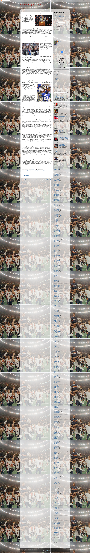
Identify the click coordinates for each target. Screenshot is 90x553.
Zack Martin (56, 533)
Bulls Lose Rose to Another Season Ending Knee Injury (63, 138)
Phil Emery (45, 171)
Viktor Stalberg (56, 524)
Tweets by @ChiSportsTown (59, 16)
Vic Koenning (56, 523)
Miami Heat (56, 410)
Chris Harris (56, 224)
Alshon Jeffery (56, 171)
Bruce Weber (56, 200)
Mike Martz (56, 418)
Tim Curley (56, 502)
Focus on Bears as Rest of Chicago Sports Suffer (63, 109)
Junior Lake (56, 356)
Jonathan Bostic (48, 170)
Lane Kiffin (56, 380)
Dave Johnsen (60, 41)
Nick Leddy (56, 436)
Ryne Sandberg (57, 476)
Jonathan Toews (57, 345)
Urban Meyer (56, 519)
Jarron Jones (56, 305)
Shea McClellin (56, 481)
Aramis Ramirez (57, 179)
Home (37, 179)
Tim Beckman (56, 501)
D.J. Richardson (57, 235)
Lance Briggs (41, 171)
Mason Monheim (57, 402)
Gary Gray (56, 281)
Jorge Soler (56, 347)
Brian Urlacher (56, 199)
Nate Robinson (56, 427)
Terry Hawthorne (57, 494)
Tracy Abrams (56, 513)
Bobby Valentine (57, 189)
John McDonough (57, 335)
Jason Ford (56, 307)
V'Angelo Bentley (57, 522)
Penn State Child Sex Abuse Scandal (60, 451)
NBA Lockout (56, 432)
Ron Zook (56, 467)
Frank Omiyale (56, 279)
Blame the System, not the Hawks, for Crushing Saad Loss (63, 117)
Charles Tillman (27, 170)
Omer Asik (56, 446)
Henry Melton (56, 292)
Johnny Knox (56, 337)
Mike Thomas (56, 422)
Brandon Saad (56, 194)
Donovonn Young (57, 264)
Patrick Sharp (56, 448)
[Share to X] (40, 169)
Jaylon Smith (56, 312)
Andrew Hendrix (57, 175)
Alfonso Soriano (57, 170)
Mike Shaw (56, 421)
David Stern (56, 249)
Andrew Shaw (56, 176)
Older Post (49, 179)
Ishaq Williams (56, 297)
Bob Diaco (56, 188)
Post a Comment (26, 175)
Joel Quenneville (57, 331)
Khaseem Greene (30, 171)
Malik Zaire (56, 387)
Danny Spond (56, 241)
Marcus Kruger (56, 392)
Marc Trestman (56, 390)
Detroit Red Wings (57, 260)
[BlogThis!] (39, 169)
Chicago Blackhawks (57, 215)
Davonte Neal (56, 250)
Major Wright (56, 386)
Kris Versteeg (56, 372)
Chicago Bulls (56, 216)
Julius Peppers (24, 171)
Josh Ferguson (56, 350)
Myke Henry (56, 426)
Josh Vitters (56, 352)
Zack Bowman (56, 532)
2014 (56, 75)
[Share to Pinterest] (42, 169)
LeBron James (56, 381)
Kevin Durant (56, 367)
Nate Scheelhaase (57, 428)
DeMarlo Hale (56, 254)
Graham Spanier (57, 289)
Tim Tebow (56, 504)
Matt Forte (56, 403)
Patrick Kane (56, 447)
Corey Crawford (57, 231)
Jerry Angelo (56, 321)
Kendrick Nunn (56, 365)
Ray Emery (56, 457)
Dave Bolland (56, 246)
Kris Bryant (56, 371)
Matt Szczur (56, 406)
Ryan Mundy (50, 171)
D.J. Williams (37, 170)
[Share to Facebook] (41, 169)
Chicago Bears (32, 170)
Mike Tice (56, 423)
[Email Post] (36, 169)
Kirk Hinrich (56, 370)
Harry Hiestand (56, 291)
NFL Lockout (56, 433)
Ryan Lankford (56, 473)
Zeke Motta (56, 534)
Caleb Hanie (56, 205)
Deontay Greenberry (57, 255)
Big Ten (55, 181)
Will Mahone (56, 528)
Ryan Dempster (57, 472)
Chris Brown (56, 220)
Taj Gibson (56, 488)
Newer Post (24, 179)
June (57, 78)
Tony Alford (56, 512)
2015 (56, 74)
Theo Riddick (56, 498)
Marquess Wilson (57, 398)
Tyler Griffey (56, 518)
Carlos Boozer (56, 206)
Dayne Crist (56, 251)
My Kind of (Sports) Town (30, 5)
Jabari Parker (56, 300)
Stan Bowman (56, 483)
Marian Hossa (56, 393)
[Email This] (38, 169)
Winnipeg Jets (56, 529)
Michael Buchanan (57, 411)
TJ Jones (55, 507)
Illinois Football (56, 295)
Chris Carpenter (57, 221)
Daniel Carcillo (56, 240)
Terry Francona (56, 493)
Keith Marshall (56, 361)
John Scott (56, 336)
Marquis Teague (57, 400)
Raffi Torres (56, 456)
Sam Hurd (56, 477)
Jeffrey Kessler (56, 316)
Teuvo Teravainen (57, 496)
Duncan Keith (56, 265)
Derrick (55, 256)
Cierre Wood (56, 229)
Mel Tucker (56, 407)
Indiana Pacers (56, 296)
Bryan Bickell (56, 201)
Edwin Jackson (56, 272)
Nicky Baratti (56, 438)
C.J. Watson (56, 204)
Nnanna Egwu (56, 442)
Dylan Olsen (56, 269)
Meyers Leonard (57, 408)
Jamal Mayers (56, 302)
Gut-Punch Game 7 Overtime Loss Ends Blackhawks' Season (60, 97)
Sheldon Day (56, 482)
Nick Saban (56, 437)
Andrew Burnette (57, 174)
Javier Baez (56, 310)
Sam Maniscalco (57, 478)
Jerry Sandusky (56, 322)
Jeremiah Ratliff (42, 170)
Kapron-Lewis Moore (57, 360)
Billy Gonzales (56, 185)
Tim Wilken (56, 506)
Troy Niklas (56, 514)
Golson (55, 287)
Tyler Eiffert (56, 517)
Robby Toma (56, 462)
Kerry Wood (56, 366)
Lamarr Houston (36, 171)
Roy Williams (56, 471)
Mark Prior (56, 396)
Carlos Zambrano (57, 209)
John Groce (56, 332)
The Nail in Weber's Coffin (59, 151)
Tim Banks (56, 499)
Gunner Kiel (56, 290)
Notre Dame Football (57, 443)
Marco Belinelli (56, 391)
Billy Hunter (56, 186)
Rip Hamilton (56, 461)
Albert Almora (56, 169)
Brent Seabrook (57, 195)
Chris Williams (56, 226)
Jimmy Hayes (56, 326)
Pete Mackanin (56, 452)
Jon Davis (56, 340)
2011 (56, 88)
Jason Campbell (57, 306)
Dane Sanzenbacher (57, 239)
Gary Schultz (56, 282)
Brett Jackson (56, 196)
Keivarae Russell (57, 362)
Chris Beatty (56, 219)
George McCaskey (57, 285)
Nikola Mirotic (56, 441)
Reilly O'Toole (56, 458)
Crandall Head (56, 234)
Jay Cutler (56, 311)
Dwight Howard (56, 266)
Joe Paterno (56, 330)
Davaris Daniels (57, 245)
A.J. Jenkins (56, 165)
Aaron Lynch (56, 168)
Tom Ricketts (56, 508)
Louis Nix (55, 382)
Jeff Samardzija (56, 315)
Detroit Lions (56, 259)
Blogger (47, 550)
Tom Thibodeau (57, 509)
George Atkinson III (57, 284)
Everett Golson (56, 277)
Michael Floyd (56, 413)
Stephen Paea (56, 486)
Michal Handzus (57, 417)
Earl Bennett (56, 270)
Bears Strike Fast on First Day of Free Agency (63, 145)
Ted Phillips (56, 491)
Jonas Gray (56, 341)
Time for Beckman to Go (63, 157)
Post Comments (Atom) (30, 181)
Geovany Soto (56, 286)
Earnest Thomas (57, 271)
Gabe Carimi (56, 280)
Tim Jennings (56, 503)
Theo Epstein (56, 497)
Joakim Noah (56, 327)
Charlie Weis (56, 211)
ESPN (55, 276)
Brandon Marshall (57, 190)
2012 (56, 87)
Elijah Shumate (56, 274)
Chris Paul (56, 225)
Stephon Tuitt (56, 487)
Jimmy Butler (56, 325)
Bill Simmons (56, 184)
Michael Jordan (56, 416)
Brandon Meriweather (58, 191)
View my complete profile (61, 43)
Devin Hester (56, 261)
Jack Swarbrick (56, 301)
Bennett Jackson (57, 180)
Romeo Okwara (57, 466)
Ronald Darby (56, 468)
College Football (57, 230)
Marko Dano (56, 397)
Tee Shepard (56, 492)
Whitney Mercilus (57, 527)
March (57, 79)
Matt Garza (56, 405)
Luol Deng (56, 385)
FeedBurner (63, 26)
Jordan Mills (56, 346)
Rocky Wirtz (56, 463)
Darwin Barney (56, 244)
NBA (55, 431)
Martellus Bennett (57, 401)
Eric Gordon (56, 275)
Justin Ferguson (57, 357)
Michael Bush (56, 412)
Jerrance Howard (57, 320)
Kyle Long (56, 375)
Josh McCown (56, 351)
